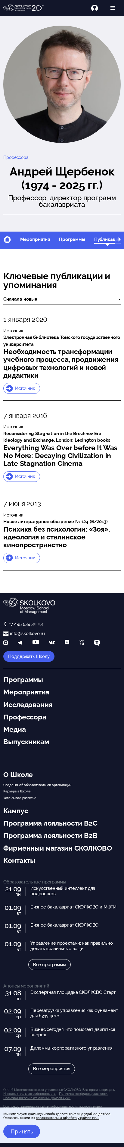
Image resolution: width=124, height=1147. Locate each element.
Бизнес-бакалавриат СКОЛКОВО (64, 925)
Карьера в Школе (17, 791)
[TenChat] (97, 643)
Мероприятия (35, 239)
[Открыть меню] (113, 8)
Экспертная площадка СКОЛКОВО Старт (73, 992)
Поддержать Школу (29, 656)
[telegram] (20, 643)
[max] (5, 643)
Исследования (27, 705)
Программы (72, 239)
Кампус (15, 811)
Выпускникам (26, 742)
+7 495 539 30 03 (25, 624)
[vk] (52, 643)
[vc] (81, 643)
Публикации (107, 239)
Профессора (16, 157)
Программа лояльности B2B (50, 835)
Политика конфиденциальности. (83, 1093)
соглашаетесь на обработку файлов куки (67, 1118)
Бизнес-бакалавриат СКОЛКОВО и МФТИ (73, 907)
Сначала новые (20, 299)
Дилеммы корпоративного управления (71, 1048)
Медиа (14, 729)
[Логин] (98, 8)
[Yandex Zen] (67, 643)
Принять (22, 1131)
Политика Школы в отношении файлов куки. (36, 1098)
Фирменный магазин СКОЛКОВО (57, 848)
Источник (25, 388)
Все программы (49, 964)
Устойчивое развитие (19, 798)
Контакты (19, 860)
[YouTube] (36, 643)
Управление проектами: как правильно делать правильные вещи (71, 945)
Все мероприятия (51, 1068)
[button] (119, 240)
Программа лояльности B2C (50, 823)
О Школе (18, 775)
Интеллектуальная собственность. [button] (29, 1093)
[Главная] (23, 8)
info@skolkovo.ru (27, 633)
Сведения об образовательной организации (37, 785)
